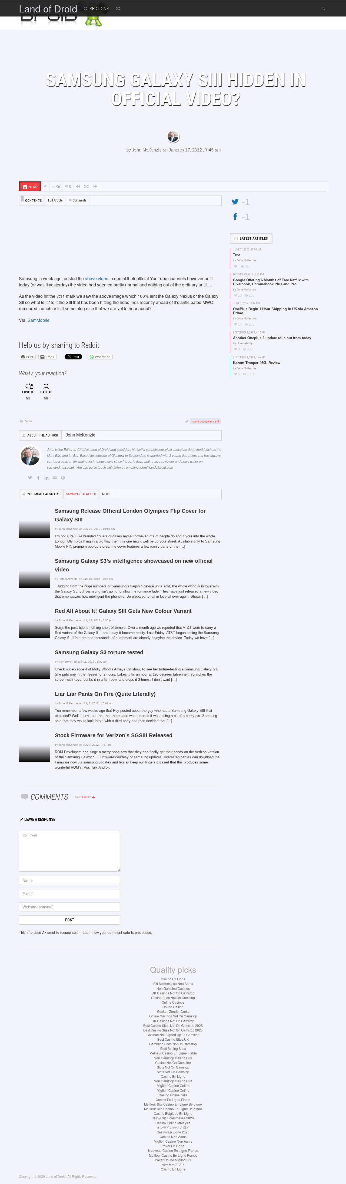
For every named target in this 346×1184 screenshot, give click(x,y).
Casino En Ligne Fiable (173, 1099)
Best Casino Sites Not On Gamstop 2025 (173, 1025)
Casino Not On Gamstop (173, 1062)
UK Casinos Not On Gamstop (173, 993)
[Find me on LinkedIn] (48, 478)
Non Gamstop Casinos (173, 988)
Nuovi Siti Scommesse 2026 (173, 1118)
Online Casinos (173, 1002)
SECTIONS (98, 8)
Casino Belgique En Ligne (173, 1113)
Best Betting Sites (173, 1048)
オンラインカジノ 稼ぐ (173, 1127)
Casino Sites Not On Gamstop (173, 997)
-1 (246, 202)
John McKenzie (146, 149)
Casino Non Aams (173, 1136)
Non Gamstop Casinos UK (173, 1058)
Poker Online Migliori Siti (173, 1159)
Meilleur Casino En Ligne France (173, 1155)
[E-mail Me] (56, 478)
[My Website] (64, 478)
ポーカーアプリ (173, 1164)
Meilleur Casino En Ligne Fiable (173, 1053)
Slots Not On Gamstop (173, 1067)
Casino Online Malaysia (173, 1122)
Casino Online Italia (173, 1095)
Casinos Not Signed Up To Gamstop (173, 1034)
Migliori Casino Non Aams (173, 1141)
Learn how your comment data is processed (117, 932)
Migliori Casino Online (173, 1085)
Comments (79, 200)
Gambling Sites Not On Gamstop (173, 1043)
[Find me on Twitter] (31, 478)
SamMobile (38, 320)
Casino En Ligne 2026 (173, 1132)
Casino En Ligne (173, 979)
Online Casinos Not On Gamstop (173, 1016)
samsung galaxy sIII (205, 421)
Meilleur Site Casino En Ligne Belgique (173, 1104)
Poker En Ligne (173, 1145)
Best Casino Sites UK (173, 1039)
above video (96, 278)
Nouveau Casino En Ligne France (173, 1150)
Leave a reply (82, 797)
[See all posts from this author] (173, 136)
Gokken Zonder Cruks (173, 1011)
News (28, 421)
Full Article (55, 200)
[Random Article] (117, 8)
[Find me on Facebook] (39, 478)
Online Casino (173, 1006)
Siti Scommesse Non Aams (173, 983)
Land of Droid (48, 8)
